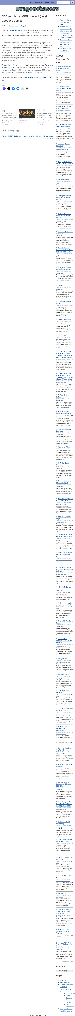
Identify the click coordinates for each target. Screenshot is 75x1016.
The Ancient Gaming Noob (62, 74)
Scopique (58, 183)
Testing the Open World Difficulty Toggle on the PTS (64, 554)
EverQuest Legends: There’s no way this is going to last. (63, 911)
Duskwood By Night (64, 319)
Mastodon (38, 2)
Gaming (11, 131)
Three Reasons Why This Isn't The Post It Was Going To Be (64, 944)
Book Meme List (65, 982)
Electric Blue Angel (69, 996)
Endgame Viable (59, 111)
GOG (22, 131)
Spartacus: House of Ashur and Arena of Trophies (63, 931)
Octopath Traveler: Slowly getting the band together (63, 88)
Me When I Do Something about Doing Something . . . (64, 640)
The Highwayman (70, 1005)
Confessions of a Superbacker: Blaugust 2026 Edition (63, 784)
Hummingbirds (62, 893)
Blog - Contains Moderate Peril (63, 167)
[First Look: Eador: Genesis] (27, 113)
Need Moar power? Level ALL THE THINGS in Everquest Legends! (64, 804)
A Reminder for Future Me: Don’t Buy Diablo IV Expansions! (66, 35)
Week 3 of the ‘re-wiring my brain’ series (65, 22)
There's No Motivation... (65, 232)
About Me (63, 980)
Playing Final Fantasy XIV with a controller (66, 1010)
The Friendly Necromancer (62, 149)
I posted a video (14, 30)
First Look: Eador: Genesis (26, 119)
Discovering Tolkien (64, 447)
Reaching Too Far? (64, 674)
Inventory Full (59, 235)
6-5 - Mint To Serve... (64, 587)
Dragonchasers (37, 9)
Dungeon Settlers (63, 179)
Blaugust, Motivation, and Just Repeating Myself (63, 68)
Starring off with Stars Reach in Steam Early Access (64, 197)
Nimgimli (23, 26)
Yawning (60, 285)
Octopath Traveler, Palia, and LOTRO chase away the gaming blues (64, 250)
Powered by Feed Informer (67, 961)
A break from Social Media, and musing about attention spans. (66, 43)
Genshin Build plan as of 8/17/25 (66, 985)
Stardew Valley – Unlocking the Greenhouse (62, 728)
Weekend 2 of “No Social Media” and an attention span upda (66, 28)
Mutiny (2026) (62, 659)
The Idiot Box (62, 335)
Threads (46, 2)
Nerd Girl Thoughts (60, 753)
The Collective (69, 1001)
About (53, 2)
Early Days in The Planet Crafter (65, 49)
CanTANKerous (70, 993)
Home (31, 2)
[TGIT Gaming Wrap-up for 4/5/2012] (45, 117)
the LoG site (38, 72)
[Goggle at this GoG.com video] (10, 117)
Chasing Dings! (59, 129)
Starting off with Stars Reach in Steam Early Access (63, 215)
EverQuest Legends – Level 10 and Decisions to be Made (64, 569)
